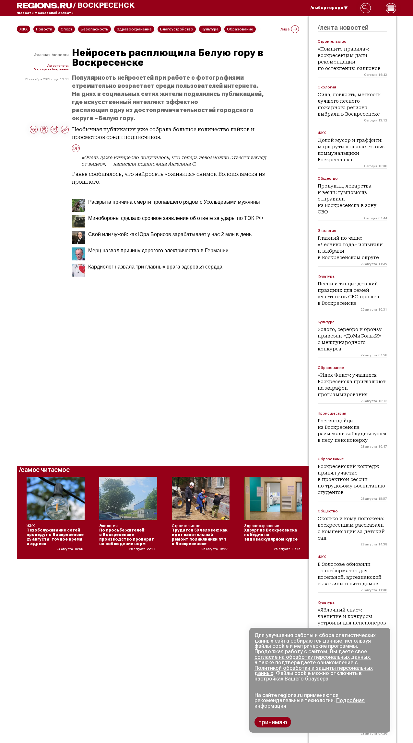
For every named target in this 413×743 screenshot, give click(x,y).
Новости (61, 54)
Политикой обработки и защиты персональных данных (313, 671)
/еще (285, 29)
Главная (43, 54)
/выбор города (327, 8)
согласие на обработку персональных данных (312, 657)
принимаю (272, 722)
